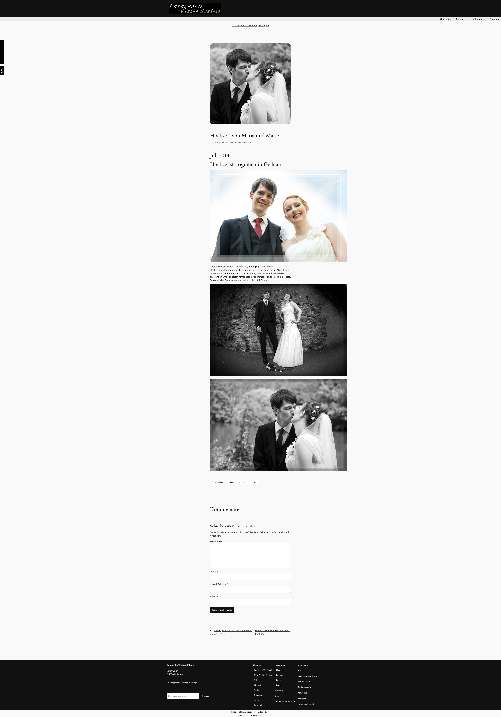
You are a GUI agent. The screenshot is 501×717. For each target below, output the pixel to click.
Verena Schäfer (234, 142)
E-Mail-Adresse (219, 584)
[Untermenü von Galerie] (465, 19)
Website (214, 596)
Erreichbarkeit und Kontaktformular (182, 683)
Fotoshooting (217, 482)
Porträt (254, 482)
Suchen (205, 696)
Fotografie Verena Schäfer (181, 665)
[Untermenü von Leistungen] (483, 19)
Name (214, 571)
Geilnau (231, 482)
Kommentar (217, 541)
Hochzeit (248, 142)
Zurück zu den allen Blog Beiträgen (250, 25)
